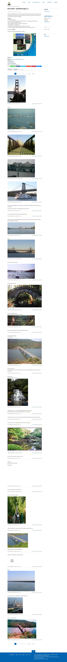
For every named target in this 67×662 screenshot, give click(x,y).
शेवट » (33, 73)
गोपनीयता (41, 655)
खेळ (11, 59)
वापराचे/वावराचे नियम (37, 655)
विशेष (20, 654)
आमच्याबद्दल (45, 655)
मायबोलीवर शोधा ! (46, 36)
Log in (10, 69)
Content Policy (45, 659)
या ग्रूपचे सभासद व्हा (47, 22)
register (15, 69)
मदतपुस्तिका (55, 2)
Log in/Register (46, 11)
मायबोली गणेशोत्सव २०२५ (36, 2)
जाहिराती (23, 654)
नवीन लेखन (23, 2)
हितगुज (29, 2)
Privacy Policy (41, 659)
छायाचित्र (14, 59)
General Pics (12, 129)
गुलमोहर (43, 2)
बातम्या (27, 654)
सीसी (29, 654)
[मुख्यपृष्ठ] (9, 3)
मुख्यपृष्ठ (11, 6)
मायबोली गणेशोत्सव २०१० (11, 62)
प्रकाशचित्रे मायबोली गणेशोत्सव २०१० (19, 59)
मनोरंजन (11, 57)
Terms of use (36, 659)
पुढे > (29, 73)
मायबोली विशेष (49, 2)
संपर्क (48, 655)
